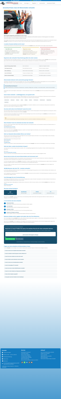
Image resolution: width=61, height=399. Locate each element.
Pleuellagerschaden (7, 142)
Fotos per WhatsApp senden (10, 238)
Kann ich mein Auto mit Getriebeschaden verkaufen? (14, 262)
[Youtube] (32, 362)
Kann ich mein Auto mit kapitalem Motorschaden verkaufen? (15, 250)
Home (20, 3)
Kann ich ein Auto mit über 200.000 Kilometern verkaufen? (15, 268)
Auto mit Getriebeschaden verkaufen (10, 152)
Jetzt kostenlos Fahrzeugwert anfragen (30, 234)
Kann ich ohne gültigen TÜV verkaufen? (11, 265)
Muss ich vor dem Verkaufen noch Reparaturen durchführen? (15, 271)
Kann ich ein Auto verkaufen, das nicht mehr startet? (14, 256)
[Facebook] (27, 362)
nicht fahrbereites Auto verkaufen (9, 126)
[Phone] (22, 362)
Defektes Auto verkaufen (45, 353)
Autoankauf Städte (51, 3)
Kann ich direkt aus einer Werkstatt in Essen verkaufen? (14, 259)
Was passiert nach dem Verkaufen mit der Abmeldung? (14, 276)
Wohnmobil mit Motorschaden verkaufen (48, 358)
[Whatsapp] (24, 362)
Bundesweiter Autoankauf (25, 352)
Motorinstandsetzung (25, 358)
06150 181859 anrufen (19, 238)
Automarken (42, 3)
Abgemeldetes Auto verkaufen (46, 356)
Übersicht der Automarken (8, 184)
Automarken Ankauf (24, 353)
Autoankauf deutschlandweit (26, 357)
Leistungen (26, 3)
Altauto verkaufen (44, 354)
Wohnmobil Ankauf (44, 357)
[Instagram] (29, 362)
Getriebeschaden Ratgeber (26, 356)
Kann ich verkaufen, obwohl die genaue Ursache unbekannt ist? (15, 253)
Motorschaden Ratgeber (25, 354)
